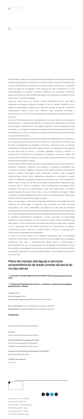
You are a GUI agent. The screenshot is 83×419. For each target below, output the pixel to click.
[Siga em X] (52, 394)
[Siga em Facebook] (43, 394)
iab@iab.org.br (13, 398)
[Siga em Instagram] (47, 394)
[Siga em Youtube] (56, 394)
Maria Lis (11, 362)
